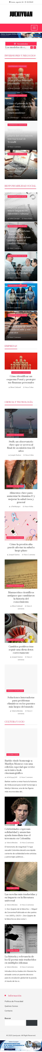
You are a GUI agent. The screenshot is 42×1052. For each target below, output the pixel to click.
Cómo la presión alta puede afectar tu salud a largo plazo (21, 547)
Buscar (8, 1018)
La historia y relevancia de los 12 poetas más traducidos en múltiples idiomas (20, 959)
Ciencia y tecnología (15, 435)
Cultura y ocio (12, 754)
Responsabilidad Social (17, 196)
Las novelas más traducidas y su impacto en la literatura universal (21, 897)
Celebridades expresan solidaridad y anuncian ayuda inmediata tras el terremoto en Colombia (18, 834)
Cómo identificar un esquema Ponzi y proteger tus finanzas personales (21, 379)
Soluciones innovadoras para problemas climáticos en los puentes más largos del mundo (21, 702)
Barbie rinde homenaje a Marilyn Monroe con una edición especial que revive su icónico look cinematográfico (20, 767)
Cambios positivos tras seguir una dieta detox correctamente (21, 649)
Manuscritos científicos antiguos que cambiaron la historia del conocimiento (21, 597)
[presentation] (31, 47)
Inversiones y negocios (17, 66)
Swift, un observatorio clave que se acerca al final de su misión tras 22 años (16, 47)
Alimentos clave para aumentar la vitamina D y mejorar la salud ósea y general (21, 497)
